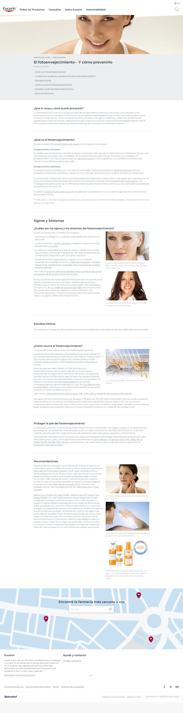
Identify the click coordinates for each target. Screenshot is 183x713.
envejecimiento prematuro (124, 181)
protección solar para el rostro (48, 445)
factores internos (86, 158)
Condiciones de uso (14, 686)
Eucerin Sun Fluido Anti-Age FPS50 (51, 495)
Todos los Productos (32, 9)
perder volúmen (62, 243)
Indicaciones (59, 57)
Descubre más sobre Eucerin (19, 675)
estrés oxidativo (70, 382)
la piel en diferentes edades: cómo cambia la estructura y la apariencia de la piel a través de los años (68, 272)
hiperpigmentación (80, 262)
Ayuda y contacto (72, 660)
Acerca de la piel (42, 57)
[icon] (110, 609)
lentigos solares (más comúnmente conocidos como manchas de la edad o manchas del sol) (68, 265)
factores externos (122, 170)
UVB (91, 354)
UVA (69, 371)
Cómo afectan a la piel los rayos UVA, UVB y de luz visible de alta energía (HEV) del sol (89, 393)
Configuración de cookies (38, 686)
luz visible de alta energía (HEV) (66, 287)
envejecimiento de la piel (66, 144)
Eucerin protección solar (76, 476)
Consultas (55, 9)
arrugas (53, 246)
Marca (56, 686)
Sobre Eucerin (73, 9)
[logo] (9, 9)
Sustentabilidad (95, 9)
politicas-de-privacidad (72, 686)
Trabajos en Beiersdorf (113, 697)
